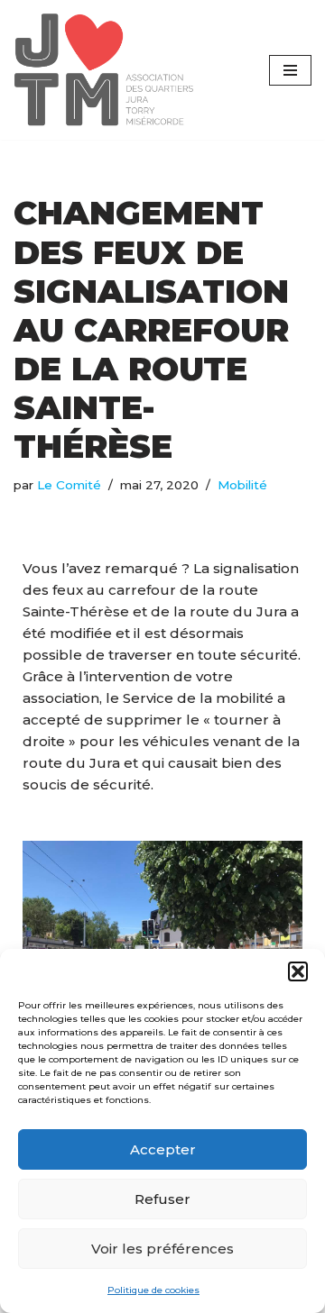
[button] (298, 971)
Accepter (163, 1149)
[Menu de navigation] (290, 70)
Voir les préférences (162, 1248)
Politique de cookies (153, 1290)
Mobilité (242, 485)
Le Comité (69, 485)
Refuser (162, 1199)
